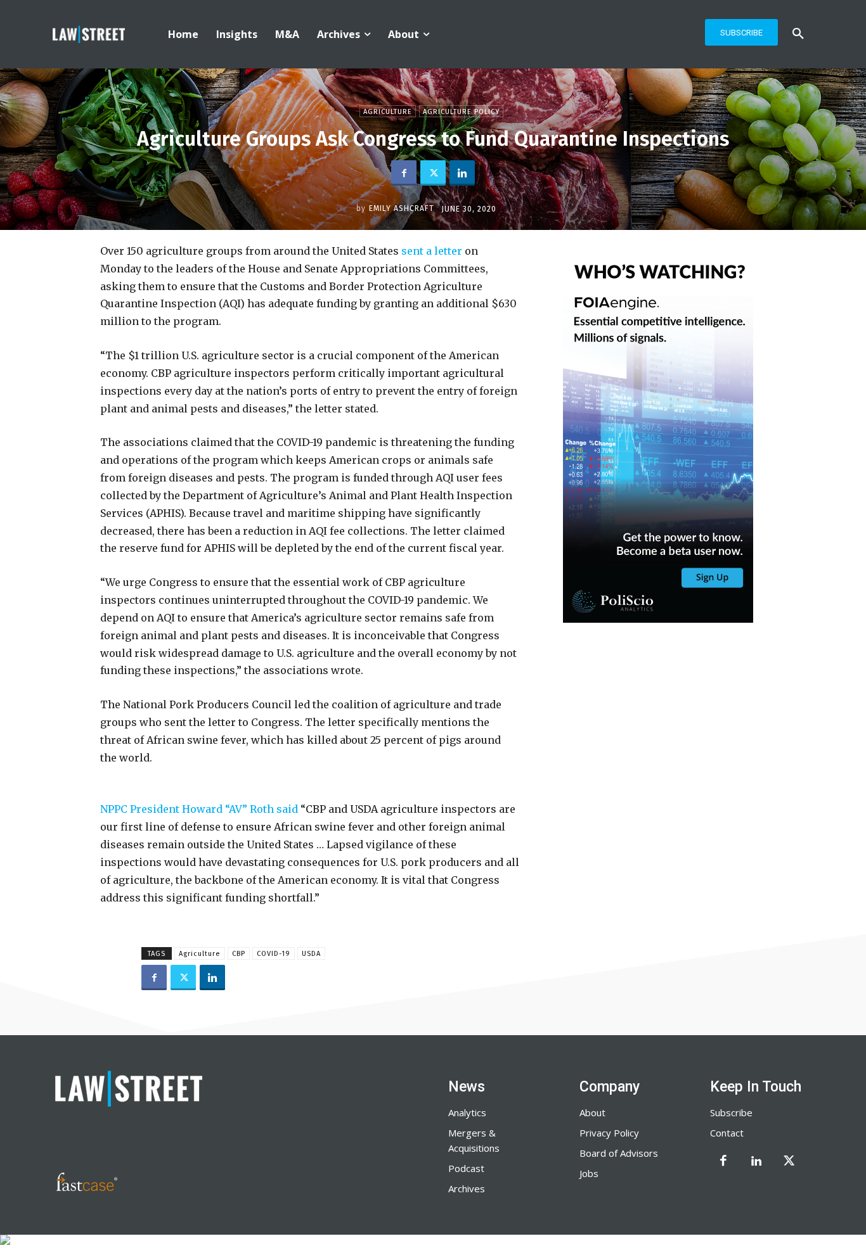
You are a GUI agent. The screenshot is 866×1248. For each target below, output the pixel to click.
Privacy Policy (609, 1132)
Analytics (467, 1112)
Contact (727, 1132)
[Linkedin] (462, 173)
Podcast (466, 1168)
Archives (466, 1188)
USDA (311, 954)
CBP (238, 954)
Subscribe (731, 1112)
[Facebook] (404, 173)
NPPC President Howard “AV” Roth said (199, 809)
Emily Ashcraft (401, 208)
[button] (798, 34)
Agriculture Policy (461, 112)
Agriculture (387, 112)
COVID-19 (273, 954)
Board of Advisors (618, 1153)
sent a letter (431, 251)
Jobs (588, 1173)
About (592, 1112)
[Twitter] (433, 173)
